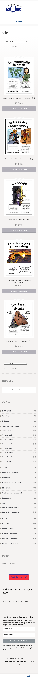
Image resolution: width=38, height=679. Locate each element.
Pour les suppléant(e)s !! (11, 472)
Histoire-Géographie (9, 534)
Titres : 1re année (7, 431)
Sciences (5, 503)
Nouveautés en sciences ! (11, 483)
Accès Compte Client (19, 577)
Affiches (5, 518)
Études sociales (8, 528)
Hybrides (5, 421)
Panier (24, 675)
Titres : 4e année (7, 444)
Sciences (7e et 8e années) (10, 508)
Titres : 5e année (7, 448)
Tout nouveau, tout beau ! (12, 493)
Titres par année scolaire (11, 426)
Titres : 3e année (7, 439)
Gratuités (5, 416)
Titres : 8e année (7, 461)
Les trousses (6, 498)
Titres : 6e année (7, 452)
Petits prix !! (6, 411)
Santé (4, 467)
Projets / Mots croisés (10, 544)
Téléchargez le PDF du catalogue (16, 601)
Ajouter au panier (19, 109)
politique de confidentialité (18, 648)
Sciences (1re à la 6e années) (11, 512)
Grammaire (6, 478)
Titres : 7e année (7, 457)
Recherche (9, 676)
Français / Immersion (10, 539)
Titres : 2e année (7, 435)
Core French (6, 523)
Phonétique (6, 488)
